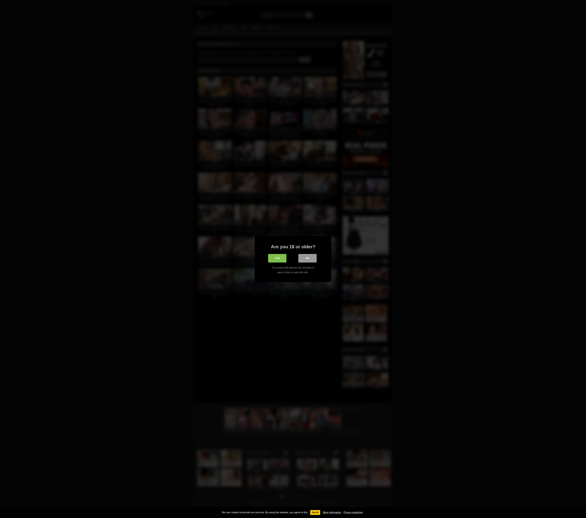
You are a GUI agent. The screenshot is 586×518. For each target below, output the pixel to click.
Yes (277, 258)
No (307, 258)
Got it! (315, 512)
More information (332, 512)
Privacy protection (353, 512)
